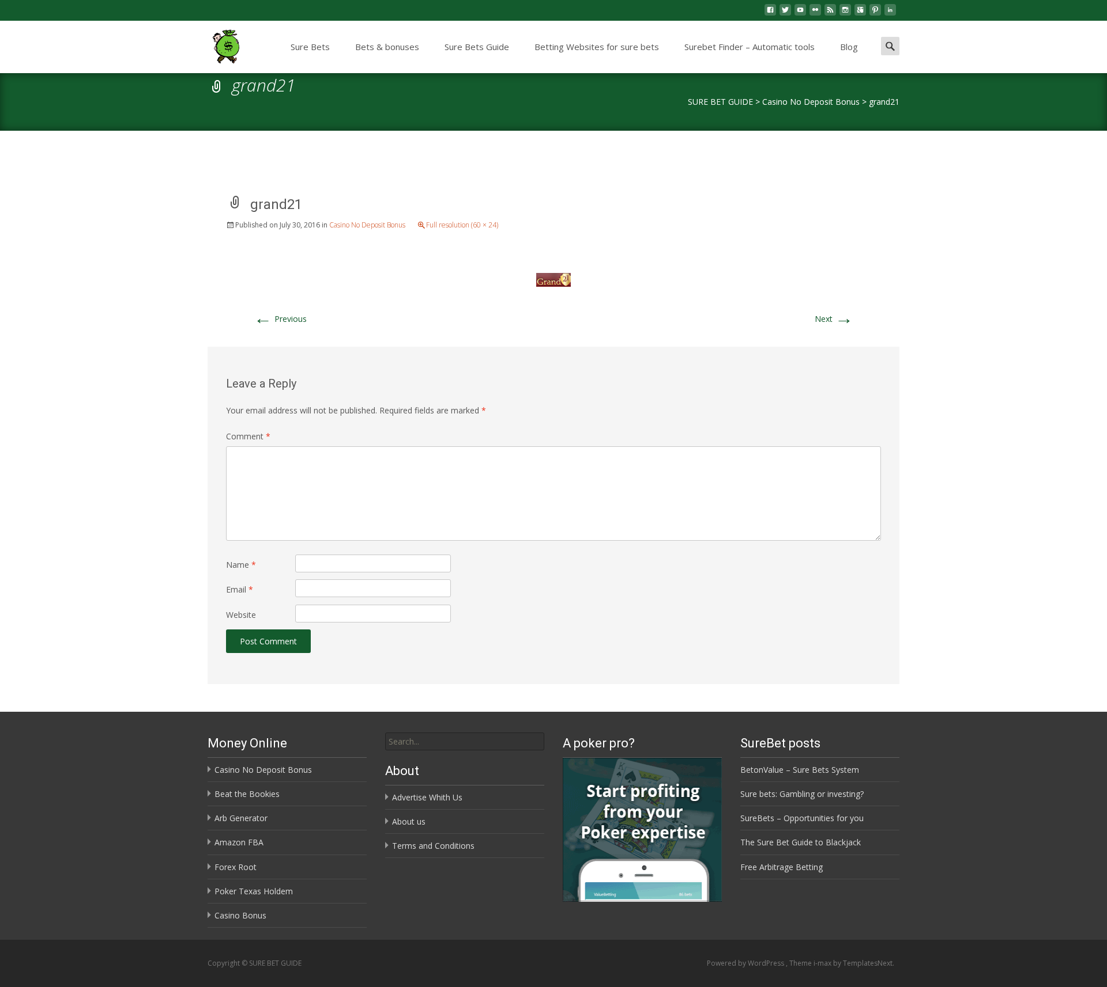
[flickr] (815, 14)
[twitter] (785, 14)
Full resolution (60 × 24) (462, 225)
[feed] (830, 14)
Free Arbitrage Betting (781, 866)
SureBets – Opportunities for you (802, 818)
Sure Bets (310, 46)
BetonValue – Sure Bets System (799, 769)
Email (239, 589)
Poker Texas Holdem (253, 891)
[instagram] (845, 14)
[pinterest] (875, 14)
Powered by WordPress (746, 963)
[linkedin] (890, 14)
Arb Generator (241, 818)
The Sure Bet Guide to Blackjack (800, 842)
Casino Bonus (240, 915)
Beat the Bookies (247, 793)
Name (241, 564)
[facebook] (770, 14)
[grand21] (553, 279)
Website (241, 614)
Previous (280, 318)
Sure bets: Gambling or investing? (802, 793)
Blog (849, 46)
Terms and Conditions (433, 845)
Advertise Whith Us (427, 797)
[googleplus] (860, 14)
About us (409, 821)
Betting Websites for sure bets (596, 46)
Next (834, 318)
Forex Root (235, 866)
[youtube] (800, 14)
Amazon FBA (238, 842)
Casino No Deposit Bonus (367, 225)
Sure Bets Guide (477, 46)
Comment (248, 436)
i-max (823, 963)
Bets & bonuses (387, 46)
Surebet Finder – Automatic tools (749, 46)
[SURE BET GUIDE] (216, 44)
